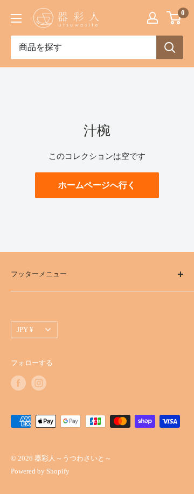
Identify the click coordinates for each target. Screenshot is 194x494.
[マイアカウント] (152, 18)
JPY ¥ (25, 329)
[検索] (169, 47)
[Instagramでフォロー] (38, 383)
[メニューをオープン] (16, 18)
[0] (174, 17)
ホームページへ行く (97, 185)
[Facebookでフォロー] (18, 383)
